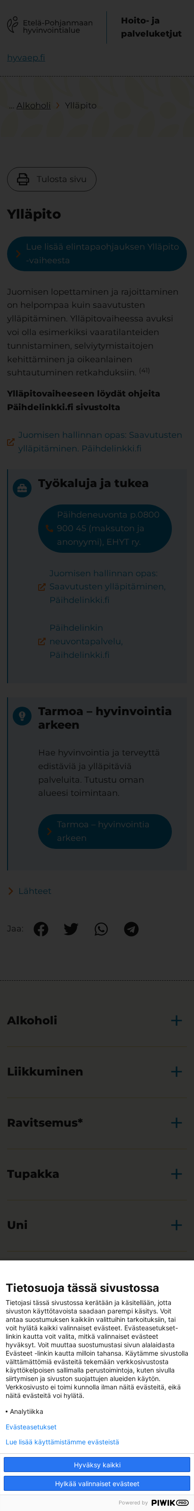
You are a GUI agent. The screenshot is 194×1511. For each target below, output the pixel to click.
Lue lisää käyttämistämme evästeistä (62, 1442)
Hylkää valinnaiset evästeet (97, 1484)
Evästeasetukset (31, 1427)
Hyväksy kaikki (97, 1465)
